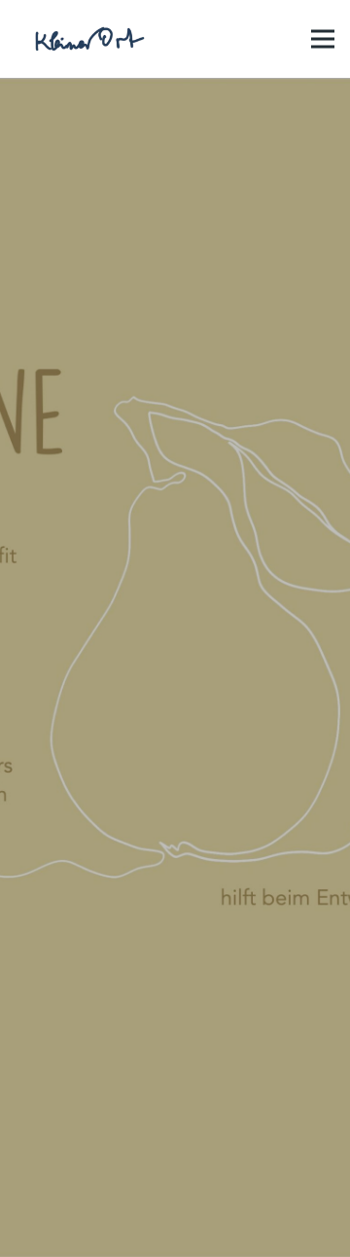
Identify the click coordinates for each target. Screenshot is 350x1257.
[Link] (88, 38)
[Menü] (322, 39)
